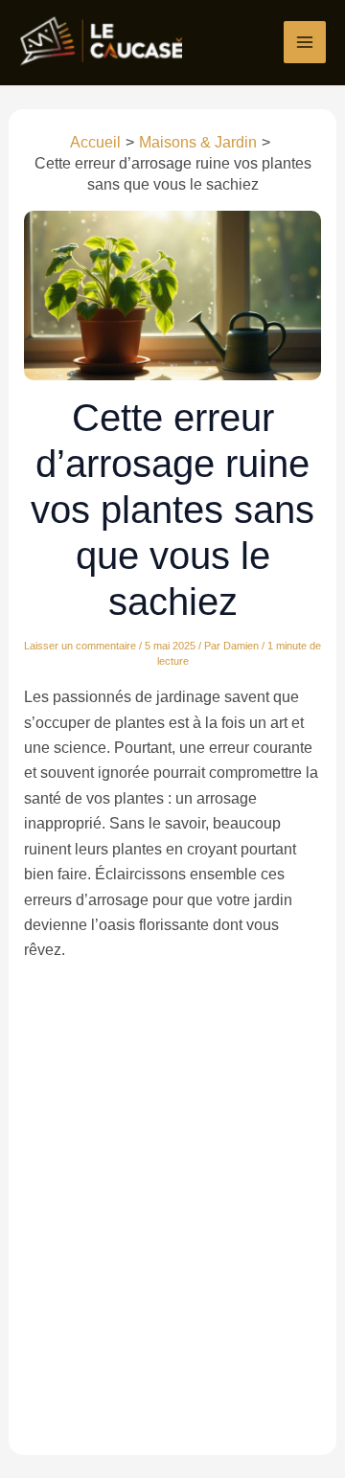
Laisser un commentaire (80, 645)
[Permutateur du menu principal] (305, 42)
